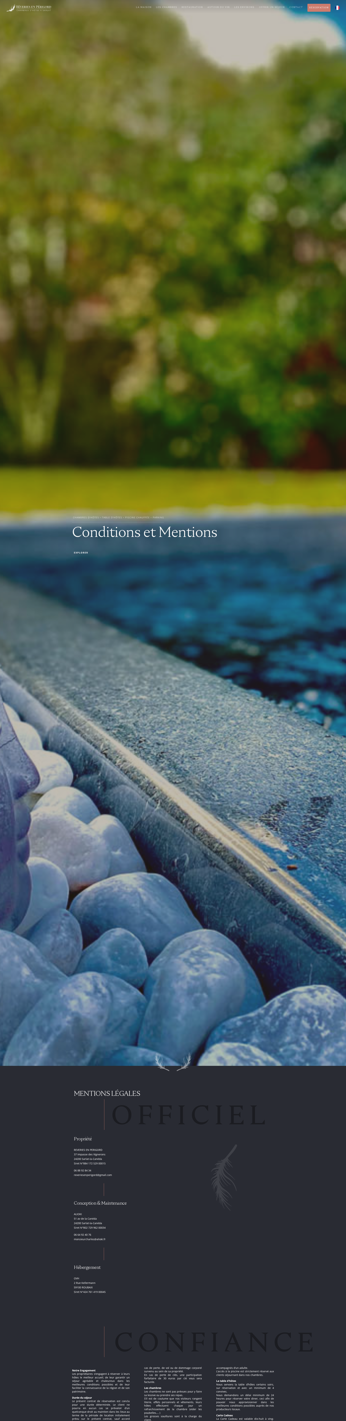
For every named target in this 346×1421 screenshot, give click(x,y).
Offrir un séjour (272, 7)
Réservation (319, 7)
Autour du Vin (218, 7)
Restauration (192, 7)
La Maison (144, 7)
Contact (296, 7)
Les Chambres (166, 7)
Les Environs (244, 7)
